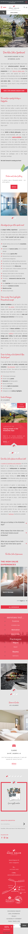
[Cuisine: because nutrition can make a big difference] (14, 677)
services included (15, 617)
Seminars (16, 656)
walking (11, 333)
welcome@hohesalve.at (14, 875)
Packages (15, 639)
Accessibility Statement (14, 918)
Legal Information (14, 913)
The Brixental (11, 367)
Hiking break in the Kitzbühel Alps (14, 425)
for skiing (11, 307)
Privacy (14, 916)
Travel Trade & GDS (14, 921)
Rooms (16, 651)
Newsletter (24, 824)
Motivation (16, 630)
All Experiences (14, 607)
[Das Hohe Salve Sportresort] (14, 7)
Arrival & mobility (14, 886)
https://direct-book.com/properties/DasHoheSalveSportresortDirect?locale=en (14, 2)
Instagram (4, 837)
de (26, 7)
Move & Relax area (18, 71)
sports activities (16, 137)
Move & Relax (15, 634)
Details (14, 187)
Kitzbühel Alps (16, 625)
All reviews (6, 932)
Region (15, 642)
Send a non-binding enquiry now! (14, 90)
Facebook (2, 837)
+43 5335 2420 (14, 869)
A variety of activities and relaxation (11, 463)
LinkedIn (7, 837)
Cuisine (15, 621)
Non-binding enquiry (14, 911)
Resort (15, 647)
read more (9, 34)
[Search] (24, 7)
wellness (11, 514)
